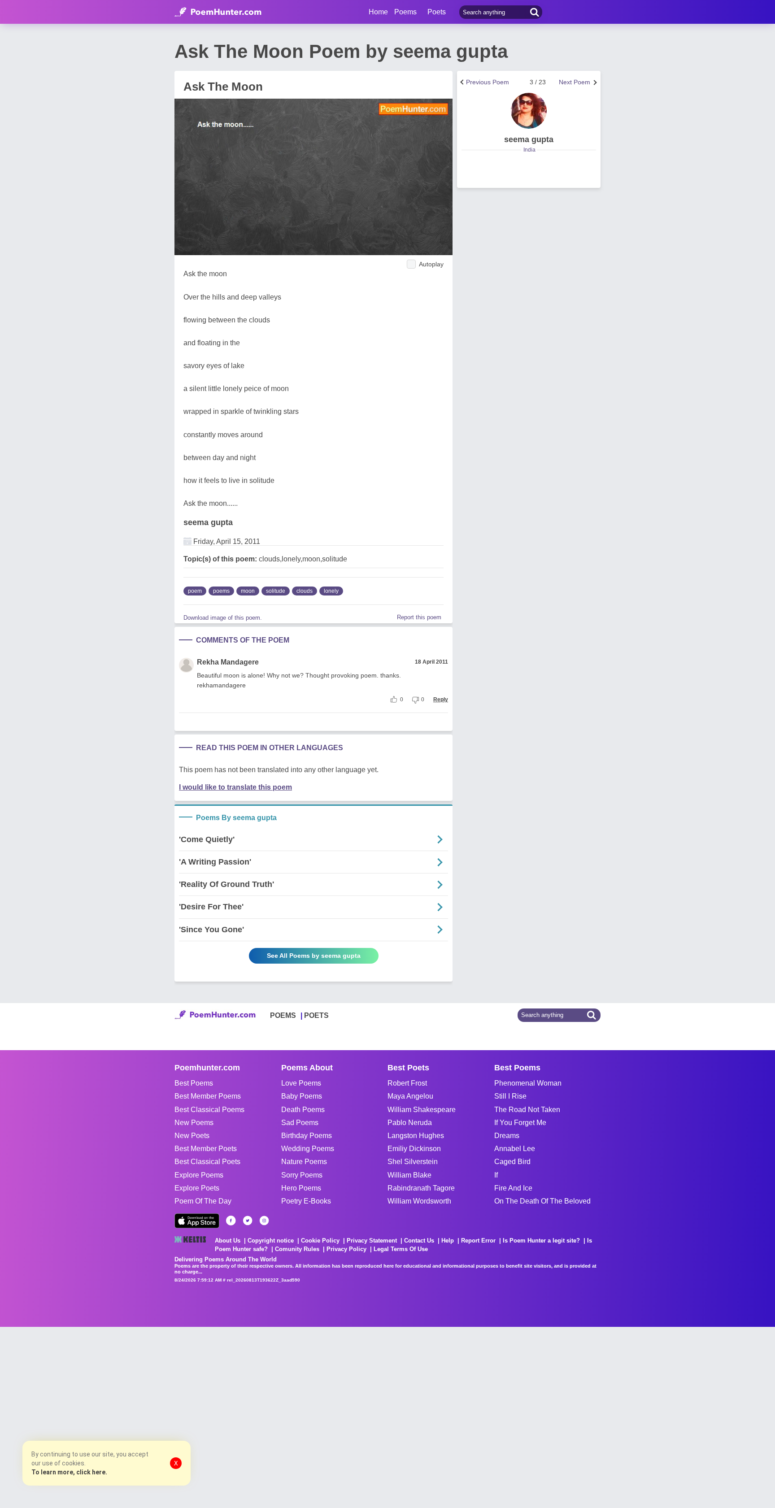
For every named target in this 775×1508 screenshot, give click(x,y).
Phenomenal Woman (528, 1083)
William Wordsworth (419, 1201)
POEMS (283, 1015)
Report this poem (419, 617)
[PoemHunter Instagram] (264, 1221)
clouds (304, 591)
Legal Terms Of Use (401, 1249)
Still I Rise (510, 1096)
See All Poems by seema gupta (314, 955)
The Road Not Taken (527, 1109)
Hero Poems (301, 1188)
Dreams (506, 1135)
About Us (227, 1240)
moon (248, 591)
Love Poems (301, 1083)
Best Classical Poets (207, 1161)
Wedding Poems (307, 1148)
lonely (331, 591)
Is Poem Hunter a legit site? (541, 1240)
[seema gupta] (529, 111)
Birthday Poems (306, 1135)
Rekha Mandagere (228, 662)
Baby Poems (301, 1096)
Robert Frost (407, 1083)
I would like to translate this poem (235, 787)
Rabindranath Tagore (421, 1188)
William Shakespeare (422, 1109)
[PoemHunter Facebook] (231, 1221)
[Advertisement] (134, 1416)
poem (195, 591)
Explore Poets (196, 1188)
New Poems (193, 1122)
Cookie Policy (320, 1240)
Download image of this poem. (222, 617)
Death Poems (303, 1109)
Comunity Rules (297, 1249)
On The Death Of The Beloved (542, 1201)
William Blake (409, 1175)
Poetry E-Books (306, 1201)
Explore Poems (198, 1175)
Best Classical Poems (209, 1109)
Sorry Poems (301, 1175)
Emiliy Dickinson (414, 1148)
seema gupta (208, 522)
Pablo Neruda (410, 1122)
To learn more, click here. (69, 1472)
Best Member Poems (207, 1096)
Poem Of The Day (202, 1201)
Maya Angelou (410, 1096)
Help (447, 1240)
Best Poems (193, 1083)
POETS (316, 1015)
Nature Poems (304, 1161)
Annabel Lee (514, 1148)
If (496, 1175)
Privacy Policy (346, 1249)
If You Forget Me (520, 1122)
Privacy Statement (372, 1240)
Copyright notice (271, 1240)
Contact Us (419, 1240)
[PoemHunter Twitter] (248, 1221)
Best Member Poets (205, 1148)
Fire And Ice (513, 1188)
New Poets (191, 1135)
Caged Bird (512, 1161)
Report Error (478, 1240)
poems (221, 591)
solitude (275, 591)
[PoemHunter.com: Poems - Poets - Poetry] (217, 12)
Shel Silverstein (413, 1161)
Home (378, 12)
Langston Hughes (416, 1135)
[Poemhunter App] (196, 1220)
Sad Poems (299, 1122)
